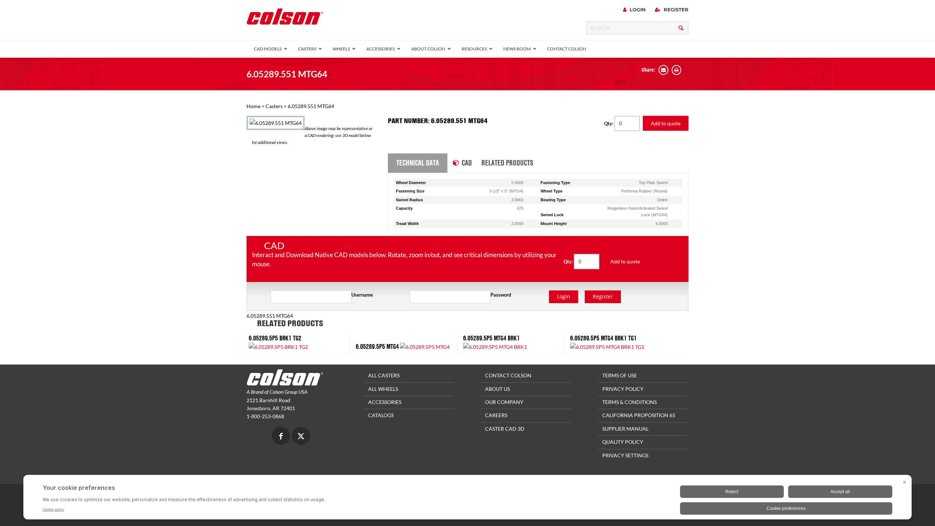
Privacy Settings (625, 455)
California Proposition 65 (638, 415)
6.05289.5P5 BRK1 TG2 (275, 338)
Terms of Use (619, 375)
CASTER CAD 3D (504, 429)
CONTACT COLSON (508, 375)
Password (501, 295)
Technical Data (417, 162)
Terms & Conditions (629, 402)
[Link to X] (301, 437)
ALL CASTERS (384, 375)
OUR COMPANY (504, 402)
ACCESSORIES (384, 402)
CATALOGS (381, 415)
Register (675, 9)
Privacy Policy (623, 389)
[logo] (285, 18)
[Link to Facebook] (281, 437)
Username (362, 295)
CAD (467, 162)
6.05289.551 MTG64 (287, 74)
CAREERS (496, 415)
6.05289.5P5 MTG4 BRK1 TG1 (603, 338)
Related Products (507, 162)
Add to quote (665, 123)
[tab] (417, 163)
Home (253, 106)
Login (637, 9)
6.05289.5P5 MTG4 (377, 346)
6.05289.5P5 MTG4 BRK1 (491, 338)
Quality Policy (622, 442)
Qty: (609, 123)
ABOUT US (497, 389)
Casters (274, 106)
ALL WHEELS (383, 389)
